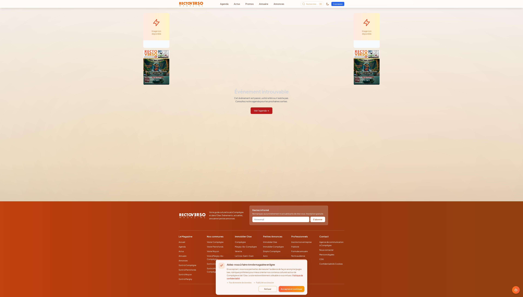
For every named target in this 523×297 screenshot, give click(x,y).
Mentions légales (326, 254)
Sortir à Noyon (185, 274)
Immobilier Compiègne (273, 246)
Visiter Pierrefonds (215, 246)
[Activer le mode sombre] (327, 4)
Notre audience (298, 256)
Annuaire (263, 3)
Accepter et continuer (291, 289)
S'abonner (317, 219)
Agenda (224, 3)
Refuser (267, 289)
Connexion (338, 4)
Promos (249, 3)
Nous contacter (326, 250)
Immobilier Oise (270, 242)
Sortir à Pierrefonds (187, 270)
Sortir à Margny (185, 279)
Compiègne (240, 242)
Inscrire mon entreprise (301, 242)
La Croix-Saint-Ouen (244, 256)
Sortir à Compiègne (187, 265)
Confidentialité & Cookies (331, 264)
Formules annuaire (299, 251)
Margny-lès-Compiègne (246, 246)
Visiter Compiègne (215, 242)
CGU (321, 259)
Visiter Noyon (213, 251)
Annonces (279, 3)
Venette (238, 251)
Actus (237, 3)
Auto (265, 256)
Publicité (295, 246)
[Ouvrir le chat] (516, 290)
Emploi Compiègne (271, 251)
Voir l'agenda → (261, 110)
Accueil (182, 242)
